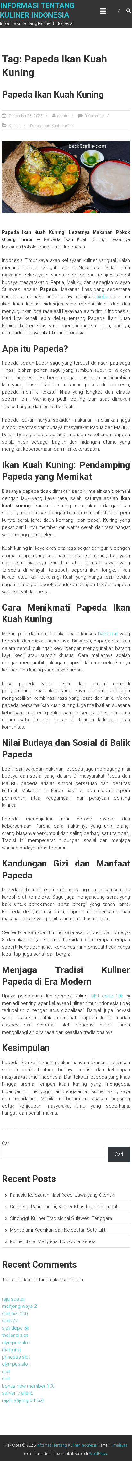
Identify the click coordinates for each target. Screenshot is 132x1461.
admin (62, 116)
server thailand (18, 1393)
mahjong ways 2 (19, 1306)
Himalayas (119, 1445)
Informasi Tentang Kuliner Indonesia (67, 1445)
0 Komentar (94, 116)
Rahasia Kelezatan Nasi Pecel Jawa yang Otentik (62, 1195)
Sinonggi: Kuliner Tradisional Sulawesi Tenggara (61, 1218)
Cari (6, 1143)
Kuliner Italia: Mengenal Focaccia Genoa (52, 1241)
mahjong (11, 1350)
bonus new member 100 (28, 1386)
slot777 (10, 1321)
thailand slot (15, 1335)
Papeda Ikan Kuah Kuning (53, 94)
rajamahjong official (23, 1400)
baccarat (108, 634)
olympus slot (15, 1342)
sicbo (102, 297)
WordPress (98, 1453)
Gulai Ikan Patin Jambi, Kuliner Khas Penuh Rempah (64, 1207)
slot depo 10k (107, 996)
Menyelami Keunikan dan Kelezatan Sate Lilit (57, 1230)
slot (6, 1371)
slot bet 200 (15, 1313)
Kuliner (15, 126)
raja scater (13, 1299)
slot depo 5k (15, 1328)
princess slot (16, 1357)
